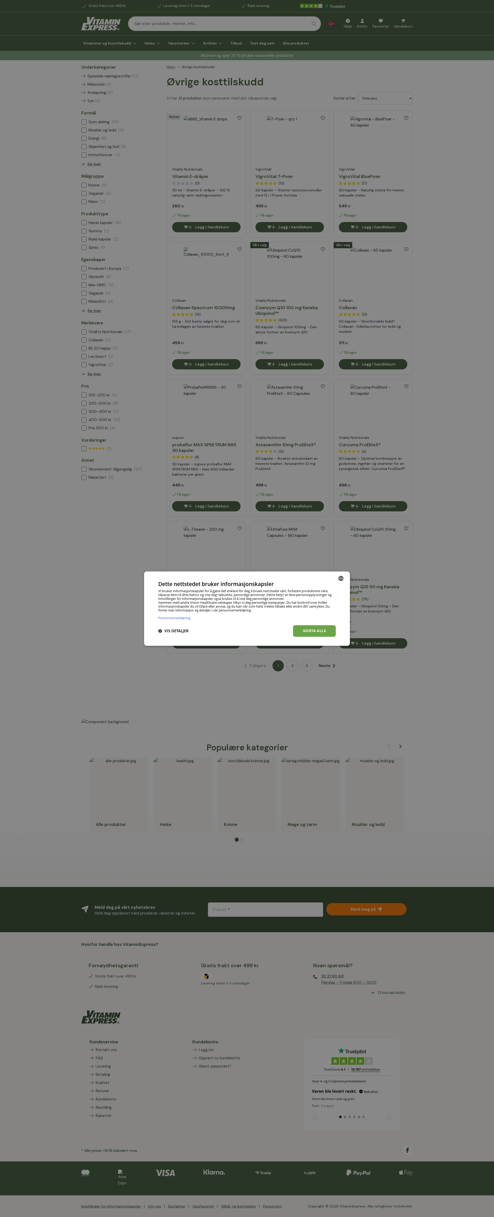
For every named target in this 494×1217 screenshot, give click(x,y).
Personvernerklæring (174, 618)
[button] (173, 631)
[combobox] (340, 578)
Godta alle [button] (314, 630)
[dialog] (247, 608)
